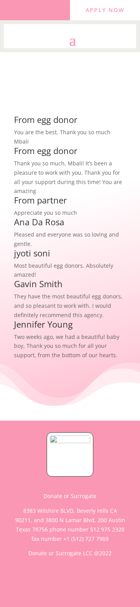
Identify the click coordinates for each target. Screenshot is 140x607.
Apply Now (105, 10)
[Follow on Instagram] (43, 8)
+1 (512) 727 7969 (85, 538)
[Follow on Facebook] (27, 8)
